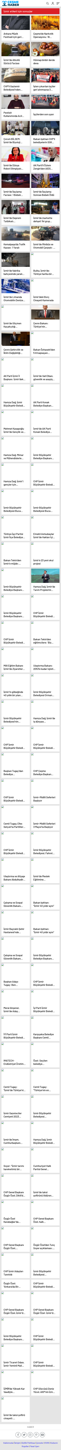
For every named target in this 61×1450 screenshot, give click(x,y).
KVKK (47, 1443)
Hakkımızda (8, 1443)
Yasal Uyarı (34, 1446)
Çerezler (39, 1443)
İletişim (17, 1443)
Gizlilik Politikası (28, 1443)
